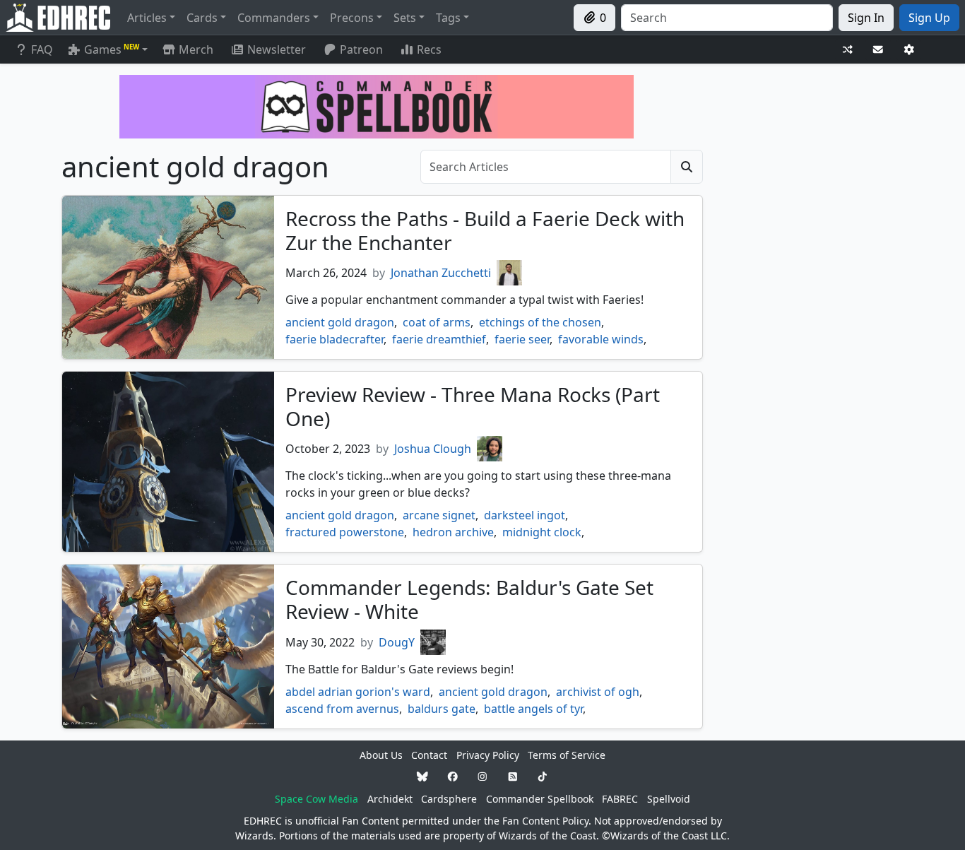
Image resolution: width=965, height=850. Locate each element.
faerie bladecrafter (334, 339)
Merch (194, 49)
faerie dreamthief (439, 339)
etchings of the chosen (540, 322)
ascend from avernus (342, 708)
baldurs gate (441, 708)
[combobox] (727, 17)
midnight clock (541, 532)
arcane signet (439, 515)
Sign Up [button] (929, 17)
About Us (381, 755)
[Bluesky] (422, 776)
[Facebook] (452, 776)
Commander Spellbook (539, 798)
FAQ (42, 49)
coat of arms (436, 322)
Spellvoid (668, 798)
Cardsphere (449, 798)
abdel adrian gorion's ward (357, 692)
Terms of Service (566, 755)
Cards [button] (202, 17)
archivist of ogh (597, 692)
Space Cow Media (316, 798)
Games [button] (111, 49)
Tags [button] (448, 17)
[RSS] (513, 776)
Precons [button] (352, 17)
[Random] (847, 50)
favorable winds (601, 339)
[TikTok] (542, 776)
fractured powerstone (344, 532)
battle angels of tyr (533, 708)
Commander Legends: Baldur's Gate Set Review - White (469, 599)
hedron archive (453, 532)
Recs (429, 49)
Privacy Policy (487, 755)
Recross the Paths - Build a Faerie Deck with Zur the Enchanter (485, 230)
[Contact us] (878, 50)
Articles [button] (147, 17)
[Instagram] (482, 776)
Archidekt (390, 798)
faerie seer (522, 339)
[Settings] (909, 50)
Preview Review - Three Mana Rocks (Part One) (472, 406)
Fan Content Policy (545, 820)
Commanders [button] (273, 17)
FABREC (620, 798)
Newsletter (276, 49)
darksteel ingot (524, 515)
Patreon (361, 49)
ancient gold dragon (339, 322)
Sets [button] (404, 17)
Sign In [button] (866, 17)
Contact (429, 755)
